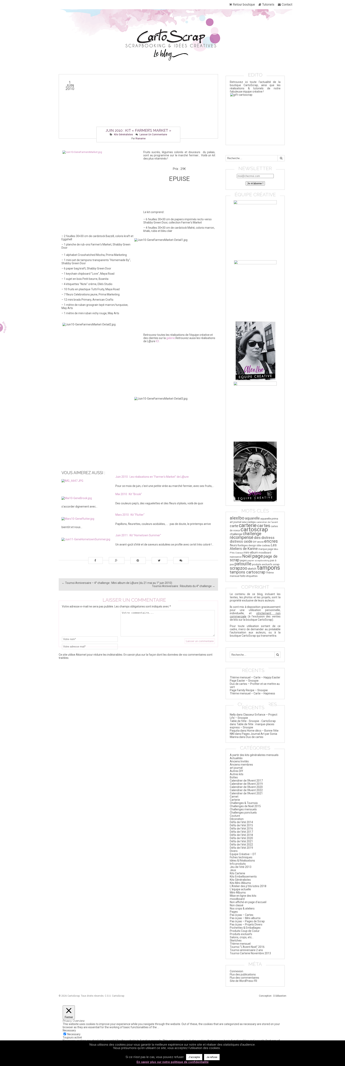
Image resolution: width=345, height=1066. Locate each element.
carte (234, 526)
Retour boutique (244, 4)
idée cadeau (263, 545)
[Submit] (281, 158)
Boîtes (234, 777)
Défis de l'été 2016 (241, 828)
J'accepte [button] (194, 1057)
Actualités (236, 758)
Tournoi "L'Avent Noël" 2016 (247, 946)
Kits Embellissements (243, 876)
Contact (287, 4)
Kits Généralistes (123, 134)
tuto (243, 576)
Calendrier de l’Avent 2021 (246, 793)
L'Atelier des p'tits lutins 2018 (248, 886)
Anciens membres (241, 764)
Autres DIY (236, 771)
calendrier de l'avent (267, 522)
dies (257, 538)
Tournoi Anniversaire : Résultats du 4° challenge (183, 586)
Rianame (141, 138)
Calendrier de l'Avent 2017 (246, 780)
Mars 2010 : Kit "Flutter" (130, 514)
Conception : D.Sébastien (272, 995)
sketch (252, 568)
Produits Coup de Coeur (245, 930)
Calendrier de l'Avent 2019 (246, 783)
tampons (268, 567)
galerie (170, 338)
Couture (235, 815)
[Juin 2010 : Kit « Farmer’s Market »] (138, 106)
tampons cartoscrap (247, 572)
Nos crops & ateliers (242, 908)
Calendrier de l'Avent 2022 (246, 790)
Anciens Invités (239, 761)
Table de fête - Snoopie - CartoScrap (253, 721)
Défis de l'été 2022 (241, 844)
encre (260, 541)
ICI (157, 341)
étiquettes (252, 576)
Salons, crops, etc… (242, 937)
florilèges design (247, 545)
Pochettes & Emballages (245, 927)
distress (268, 537)
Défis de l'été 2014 (241, 822)
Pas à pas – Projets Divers (246, 924)
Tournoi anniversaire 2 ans (246, 950)
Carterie (235, 799)
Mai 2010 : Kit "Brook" (128, 494)
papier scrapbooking (258, 560)
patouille (243, 563)
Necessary (73, 1034)
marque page (265, 549)
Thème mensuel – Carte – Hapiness (252, 693)
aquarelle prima (269, 518)
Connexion (236, 971)
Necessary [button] (69, 1030)
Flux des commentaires (244, 977)
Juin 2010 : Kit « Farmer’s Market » (138, 130)
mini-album (251, 552)
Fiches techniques (241, 857)
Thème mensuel (240, 943)
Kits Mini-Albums (240, 883)
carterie (248, 525)
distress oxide (241, 541)
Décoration (237, 819)
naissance (236, 556)
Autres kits (236, 774)
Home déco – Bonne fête (263, 730)
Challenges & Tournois (244, 803)
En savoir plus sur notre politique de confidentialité (173, 1062)
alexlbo (237, 518)
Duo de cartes (254, 737)
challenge (236, 534)
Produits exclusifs (241, 934)
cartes (263, 525)
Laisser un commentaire (153, 134)
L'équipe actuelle (240, 889)
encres (271, 541)
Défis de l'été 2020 (241, 838)
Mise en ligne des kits (243, 895)
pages (243, 560)
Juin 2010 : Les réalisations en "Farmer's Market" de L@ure (152, 476)
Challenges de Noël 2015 (245, 806)
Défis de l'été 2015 (241, 825)
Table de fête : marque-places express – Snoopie (252, 726)
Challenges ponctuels (243, 812)
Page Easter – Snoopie (244, 680)
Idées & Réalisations (242, 860)
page (257, 556)
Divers (234, 851)
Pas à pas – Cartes (241, 914)
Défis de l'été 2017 (241, 831)
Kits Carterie (237, 873)
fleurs (233, 545)
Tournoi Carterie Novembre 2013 (250, 953)
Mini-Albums (238, 892)
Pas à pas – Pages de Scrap (247, 921)
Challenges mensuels (243, 809)
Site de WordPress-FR (243, 980)
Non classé (236, 905)
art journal (235, 522)
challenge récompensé (245, 535)
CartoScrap (118, 995)
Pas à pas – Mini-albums (245, 918)
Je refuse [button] (211, 1057)
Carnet (234, 796)
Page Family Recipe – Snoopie (249, 690)
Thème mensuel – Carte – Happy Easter (255, 677)
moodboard (265, 552)
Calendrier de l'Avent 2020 (246, 787)
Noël (247, 556)
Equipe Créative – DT (243, 854)
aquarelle (252, 518)
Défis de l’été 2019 (241, 847)
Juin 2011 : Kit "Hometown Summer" (138, 535)
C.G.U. (108, 995)
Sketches (236, 940)
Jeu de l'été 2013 (240, 867)
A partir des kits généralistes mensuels (254, 755)
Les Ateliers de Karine (253, 547)
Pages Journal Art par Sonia (259, 733)
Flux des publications (243, 974)
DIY (255, 541)
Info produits (238, 863)
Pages (234, 911)
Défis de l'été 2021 (241, 841)
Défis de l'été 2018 (241, 835)
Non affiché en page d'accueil (248, 902)
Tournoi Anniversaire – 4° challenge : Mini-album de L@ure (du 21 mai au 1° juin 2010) (117, 582)
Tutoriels (268, 4)
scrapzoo (238, 568)
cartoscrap (254, 529)
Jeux (233, 870)
